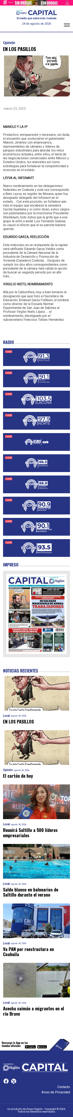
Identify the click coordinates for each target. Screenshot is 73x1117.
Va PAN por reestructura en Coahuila (28, 952)
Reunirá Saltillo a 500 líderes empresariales (30, 832)
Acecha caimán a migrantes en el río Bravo (33, 1011)
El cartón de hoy (18, 775)
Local (6, 715)
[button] (67, 26)
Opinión (9, 43)
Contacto (63, 1087)
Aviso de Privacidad (56, 1092)
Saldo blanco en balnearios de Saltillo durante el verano (30, 892)
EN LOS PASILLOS (18, 721)
